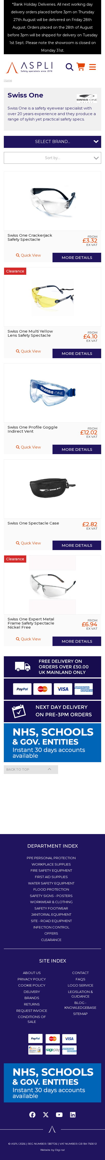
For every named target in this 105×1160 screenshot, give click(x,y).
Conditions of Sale (32, 1019)
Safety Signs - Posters (51, 896)
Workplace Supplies (51, 864)
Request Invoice (31, 1011)
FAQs (80, 979)
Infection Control (51, 927)
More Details (77, 257)
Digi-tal (60, 1150)
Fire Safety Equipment (51, 870)
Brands (31, 998)
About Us (32, 973)
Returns (32, 1004)
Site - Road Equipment (51, 921)
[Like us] (34, 1115)
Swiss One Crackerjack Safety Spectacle (30, 237)
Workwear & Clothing (51, 902)
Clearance (51, 940)
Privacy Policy (32, 979)
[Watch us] (59, 1115)
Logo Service (80, 985)
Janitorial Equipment (51, 914)
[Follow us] (46, 1115)
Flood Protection (51, 889)
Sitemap (80, 1014)
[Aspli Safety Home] (29, 67)
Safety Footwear (51, 908)
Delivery (32, 992)
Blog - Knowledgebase (80, 1005)
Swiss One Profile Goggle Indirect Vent (33, 429)
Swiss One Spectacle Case (33, 523)
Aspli (15, 1143)
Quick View (30, 255)
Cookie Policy (31, 985)
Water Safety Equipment (51, 883)
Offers (51, 933)
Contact (80, 973)
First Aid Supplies (51, 877)
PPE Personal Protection (51, 858)
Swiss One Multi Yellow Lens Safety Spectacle (30, 333)
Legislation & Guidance (80, 994)
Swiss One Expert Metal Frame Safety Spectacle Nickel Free (31, 623)
